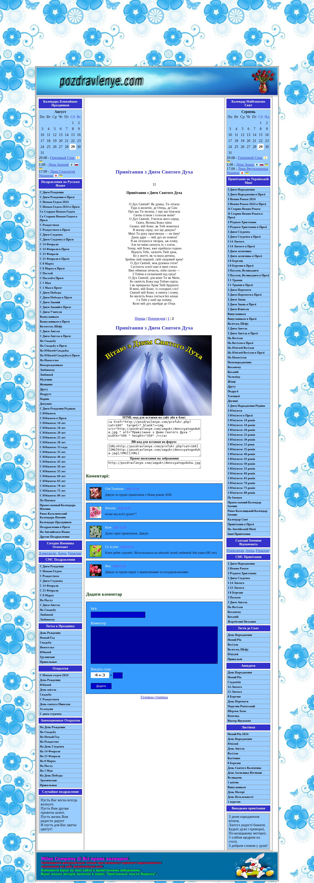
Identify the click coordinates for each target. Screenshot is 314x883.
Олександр (235, 551)
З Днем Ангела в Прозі (243, 333)
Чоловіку (234, 376)
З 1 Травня (235, 280)
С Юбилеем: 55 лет (53, 471)
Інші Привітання (239, 534)
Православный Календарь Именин (58, 507)
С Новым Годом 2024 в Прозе (60, 206)
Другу (44, 389)
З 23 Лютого (236, 587)
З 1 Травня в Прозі (240, 285)
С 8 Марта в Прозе (52, 268)
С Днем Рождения (52, 192)
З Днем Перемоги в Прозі (245, 294)
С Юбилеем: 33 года (53, 447)
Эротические (48, 780)
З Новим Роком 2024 (242, 199)
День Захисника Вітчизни (245, 772)
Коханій (233, 372)
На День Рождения (52, 727)
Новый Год (47, 637)
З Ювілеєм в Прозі (240, 415)
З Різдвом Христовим (242, 222)
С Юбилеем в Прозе (53, 418)
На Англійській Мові (242, 529)
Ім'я (94, 608)
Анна (62, 553)
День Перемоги (238, 701)
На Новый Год (49, 737)
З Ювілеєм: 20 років (241, 430)
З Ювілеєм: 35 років (241, 449)
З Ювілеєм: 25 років (241, 434)
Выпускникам (49, 316)
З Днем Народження (241, 189)
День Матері (236, 792)
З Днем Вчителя (238, 309)
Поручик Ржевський (241, 706)
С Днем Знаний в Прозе (55, 307)
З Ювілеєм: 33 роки (241, 444)
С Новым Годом (51, 571)
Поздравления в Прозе (55, 527)
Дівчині (233, 401)
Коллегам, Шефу (51, 326)
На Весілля (235, 338)
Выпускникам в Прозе (55, 321)
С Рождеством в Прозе (55, 229)
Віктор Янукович (239, 720)
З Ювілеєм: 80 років (241, 492)
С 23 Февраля (49, 254)
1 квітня (233, 782)
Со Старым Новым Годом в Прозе (58, 218)
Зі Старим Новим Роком (244, 209)
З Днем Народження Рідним (246, 405)
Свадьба (45, 642)
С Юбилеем (48, 413)
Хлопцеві (234, 396)
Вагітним (234, 758)
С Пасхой (46, 273)
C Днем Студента (51, 581)
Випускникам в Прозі (242, 318)
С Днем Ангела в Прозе (55, 336)
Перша (140, 318)
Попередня (156, 318)
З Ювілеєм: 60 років (241, 473)
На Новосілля (237, 357)
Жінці (232, 381)
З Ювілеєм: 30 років (241, 439)
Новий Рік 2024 (238, 734)
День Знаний (58, 165)
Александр (47, 553)
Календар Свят (238, 519)
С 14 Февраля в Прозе (54, 249)
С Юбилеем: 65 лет (53, 481)
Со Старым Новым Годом (57, 211)
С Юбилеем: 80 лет (53, 495)
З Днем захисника (239, 251)
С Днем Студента (51, 234)
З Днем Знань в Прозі (242, 304)
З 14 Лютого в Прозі (241, 246)
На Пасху (46, 600)
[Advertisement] (157, 34)
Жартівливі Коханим (242, 621)
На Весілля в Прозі (240, 343)
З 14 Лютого (236, 241)
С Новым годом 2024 (54, 675)
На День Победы (51, 775)
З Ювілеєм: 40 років (241, 454)
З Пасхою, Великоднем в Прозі (248, 275)
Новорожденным (51, 365)
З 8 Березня (235, 261)
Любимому (47, 370)
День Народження (240, 635)
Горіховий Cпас (250, 158)
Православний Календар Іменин (244, 504)
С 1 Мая (45, 283)
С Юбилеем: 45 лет (53, 461)
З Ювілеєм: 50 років (241, 463)
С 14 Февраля (49, 244)
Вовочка (233, 716)
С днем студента (51, 714)
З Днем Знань (237, 299)
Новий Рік (234, 639)
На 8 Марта (48, 761)
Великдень (235, 777)
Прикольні (235, 659)
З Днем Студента (239, 232)
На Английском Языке (55, 532)
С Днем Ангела (50, 331)
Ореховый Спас (62, 158)
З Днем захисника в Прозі (245, 256)
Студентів (234, 682)
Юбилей (45, 652)
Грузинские (47, 657)
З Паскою (234, 597)
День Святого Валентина (244, 768)
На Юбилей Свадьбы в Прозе (60, 355)
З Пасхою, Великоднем (243, 270)
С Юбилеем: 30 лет (53, 442)
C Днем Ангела (50, 605)
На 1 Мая (46, 770)
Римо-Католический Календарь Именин (53, 515)
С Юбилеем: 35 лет (53, 452)
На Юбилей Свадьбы (54, 350)
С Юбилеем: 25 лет (53, 437)
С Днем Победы (50, 292)
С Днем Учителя (51, 312)
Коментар (98, 623)
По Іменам (235, 497)
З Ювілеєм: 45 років (241, 459)
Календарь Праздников (55, 522)
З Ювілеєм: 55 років (241, 468)
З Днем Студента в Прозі (244, 236)
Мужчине (46, 379)
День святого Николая (55, 704)
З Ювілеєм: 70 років (241, 483)
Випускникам (237, 314)
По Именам (47, 500)
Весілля (233, 644)
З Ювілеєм (235, 410)
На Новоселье (49, 360)
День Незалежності (240, 797)
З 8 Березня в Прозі (241, 265)
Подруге (45, 394)
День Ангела (236, 748)
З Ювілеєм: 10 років (241, 420)
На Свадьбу (48, 341)
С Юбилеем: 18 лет (53, 428)
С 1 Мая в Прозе (51, 287)
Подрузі (233, 391)
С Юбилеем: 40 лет (53, 457)
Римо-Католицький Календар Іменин (247, 512)
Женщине (46, 384)
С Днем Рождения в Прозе (57, 197)
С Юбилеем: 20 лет (53, 432)
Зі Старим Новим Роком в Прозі (245, 215)
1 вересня (234, 801)
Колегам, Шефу (238, 323)
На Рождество (49, 741)
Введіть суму (101, 669)
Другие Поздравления (54, 536)
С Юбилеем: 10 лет (53, 423)
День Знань (245, 165)
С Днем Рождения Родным (57, 408)
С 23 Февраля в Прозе (54, 258)
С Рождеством (49, 225)
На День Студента (52, 746)
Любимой (46, 374)
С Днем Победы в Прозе (56, 297)
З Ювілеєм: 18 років (241, 425)
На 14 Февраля (50, 751)
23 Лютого (235, 691)
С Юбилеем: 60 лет (53, 476)
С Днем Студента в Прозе (57, 239)
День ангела (48, 689)
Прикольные (48, 662)
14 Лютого (235, 687)
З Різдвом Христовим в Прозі (247, 227)
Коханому (234, 367)
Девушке (46, 403)
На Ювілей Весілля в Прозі (246, 352)
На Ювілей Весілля (241, 347)
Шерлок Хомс (237, 711)
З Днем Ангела (237, 328)
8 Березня (234, 696)
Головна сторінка (154, 697)
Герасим (74, 553)
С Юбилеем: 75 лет (53, 490)
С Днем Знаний (50, 302)
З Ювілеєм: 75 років (241, 488)
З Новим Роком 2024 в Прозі (247, 204)
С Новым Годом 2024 (54, 202)
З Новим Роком (238, 568)
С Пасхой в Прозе (52, 278)
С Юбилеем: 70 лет (53, 486)
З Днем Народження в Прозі (246, 194)
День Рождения (50, 633)
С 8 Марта (47, 263)
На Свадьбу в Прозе (53, 345)
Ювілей (233, 654)
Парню (44, 399)
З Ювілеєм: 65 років (241, 478)
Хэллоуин (46, 709)
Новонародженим (239, 362)
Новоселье (47, 647)
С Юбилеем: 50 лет (53, 466)
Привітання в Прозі (241, 524)
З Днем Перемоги (239, 289)
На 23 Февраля (50, 756)
